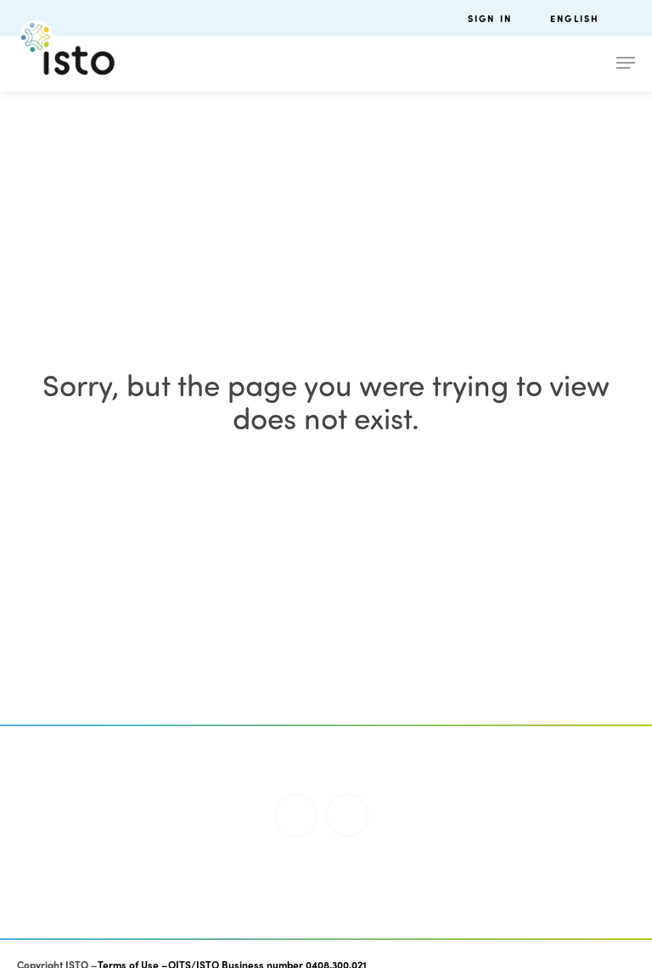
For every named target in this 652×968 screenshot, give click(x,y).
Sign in (490, 18)
